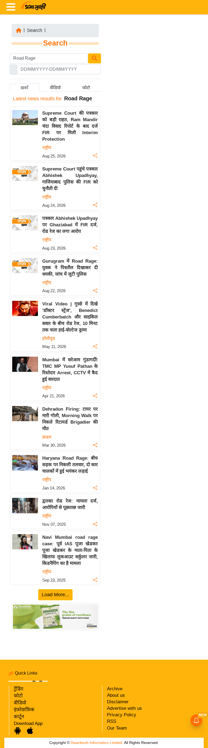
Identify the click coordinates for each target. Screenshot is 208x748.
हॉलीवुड (48, 338)
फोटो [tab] (86, 87)
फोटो (18, 695)
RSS (111, 721)
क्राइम (46, 437)
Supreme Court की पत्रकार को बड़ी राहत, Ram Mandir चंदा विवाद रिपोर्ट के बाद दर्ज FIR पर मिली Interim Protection (70, 126)
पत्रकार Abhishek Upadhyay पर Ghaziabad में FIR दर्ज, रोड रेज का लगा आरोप (70, 225)
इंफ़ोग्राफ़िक (24, 709)
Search (34, 30)
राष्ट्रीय (46, 147)
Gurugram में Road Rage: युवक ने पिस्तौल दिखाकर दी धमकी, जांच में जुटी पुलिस (70, 268)
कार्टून (19, 716)
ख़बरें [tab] (24, 87)
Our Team (117, 728)
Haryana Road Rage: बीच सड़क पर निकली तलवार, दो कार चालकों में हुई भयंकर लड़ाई (70, 465)
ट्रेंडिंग (18, 689)
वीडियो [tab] (55, 87)
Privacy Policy (121, 714)
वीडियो (20, 702)
